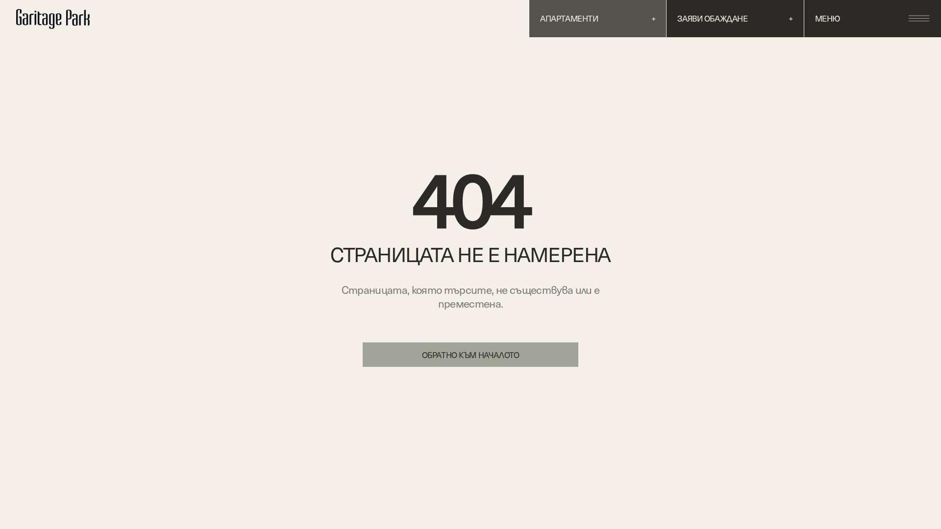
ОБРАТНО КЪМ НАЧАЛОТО (471, 355)
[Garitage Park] (58, 18)
